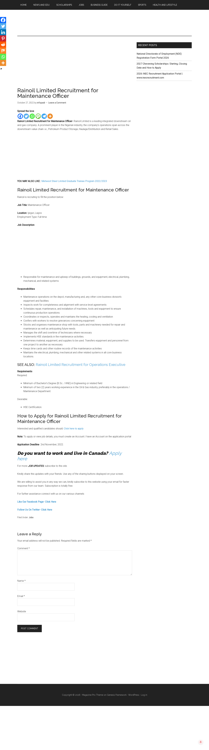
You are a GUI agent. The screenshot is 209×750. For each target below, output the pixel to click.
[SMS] (38, 116)
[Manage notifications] (200, 742)
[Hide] (1, 69)
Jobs (31, 517)
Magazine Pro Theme (92, 695)
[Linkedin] (3, 32)
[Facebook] (20, 116)
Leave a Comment (57, 102)
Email (21, 596)
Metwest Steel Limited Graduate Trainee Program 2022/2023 (74, 181)
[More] (50, 116)
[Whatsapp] (32, 116)
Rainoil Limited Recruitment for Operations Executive (80, 364)
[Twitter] (26, 116)
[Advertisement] (74, 64)
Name (21, 580)
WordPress (133, 695)
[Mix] (3, 51)
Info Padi (104, 23)
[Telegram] (44, 116)
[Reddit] (3, 44)
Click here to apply (74, 428)
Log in (144, 695)
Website (21, 611)
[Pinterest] (3, 38)
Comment (23, 548)
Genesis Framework (117, 695)
